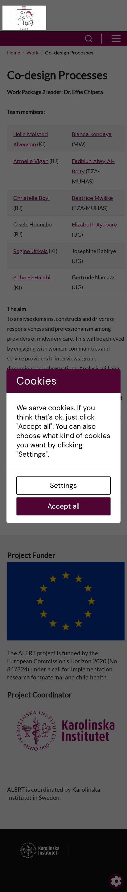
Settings (63, 485)
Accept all (63, 506)
